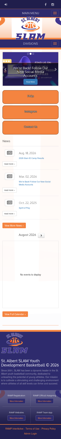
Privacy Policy (48, 428)
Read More (30, 82)
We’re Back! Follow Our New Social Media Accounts (35, 183)
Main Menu (30, 13)
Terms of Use (32, 428)
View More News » (14, 225)
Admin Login (30, 433)
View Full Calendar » (15, 314)
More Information (16, 401)
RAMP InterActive (14, 428)
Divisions (30, 43)
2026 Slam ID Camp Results (31, 158)
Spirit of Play (24, 207)
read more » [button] (9, 163)
